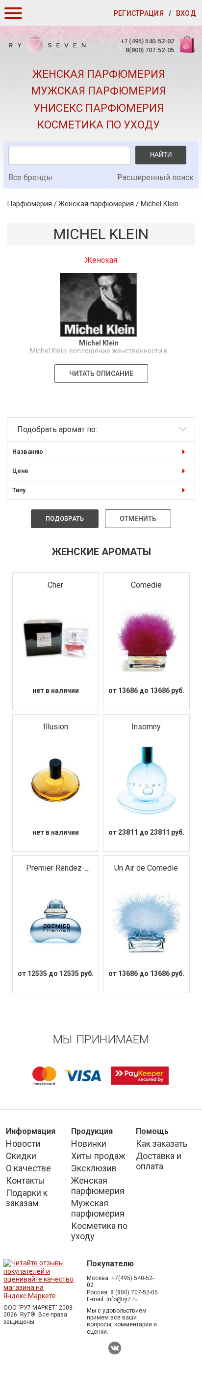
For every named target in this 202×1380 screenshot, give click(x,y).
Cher (55, 585)
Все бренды (30, 177)
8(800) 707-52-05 (150, 50)
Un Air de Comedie (146, 868)
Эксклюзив (94, 1168)
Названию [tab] (27, 451)
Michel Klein (159, 203)
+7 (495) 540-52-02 (147, 41)
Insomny (146, 726)
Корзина (186, 49)
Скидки (21, 1156)
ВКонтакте (114, 1348)
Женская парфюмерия (98, 74)
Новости (23, 1143)
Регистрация (139, 13)
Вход (186, 13)
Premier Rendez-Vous (55, 868)
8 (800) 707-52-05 (134, 1292)
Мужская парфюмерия (98, 91)
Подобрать (65, 518)
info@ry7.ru (122, 1299)
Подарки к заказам (27, 1198)
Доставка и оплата (158, 1161)
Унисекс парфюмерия (98, 108)
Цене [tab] (20, 470)
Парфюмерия (29, 203)
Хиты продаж (98, 1156)
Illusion (55, 726)
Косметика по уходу (98, 125)
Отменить (138, 519)
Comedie (146, 585)
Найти (161, 154)
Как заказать (161, 1143)
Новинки (88, 1143)
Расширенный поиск (155, 177)
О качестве (28, 1168)
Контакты (25, 1180)
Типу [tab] (18, 490)
